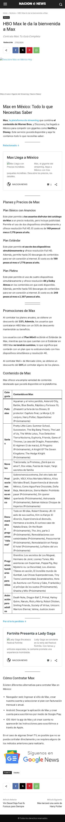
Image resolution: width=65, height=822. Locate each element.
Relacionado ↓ (11, 145)
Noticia (13, 13)
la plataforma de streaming (24, 120)
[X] (23, 50)
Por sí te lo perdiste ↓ (14, 621)
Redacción (8, 42)
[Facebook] (16, 50)
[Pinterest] (29, 50)
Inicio (5, 13)
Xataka (16, 772)
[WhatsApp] (36, 50)
